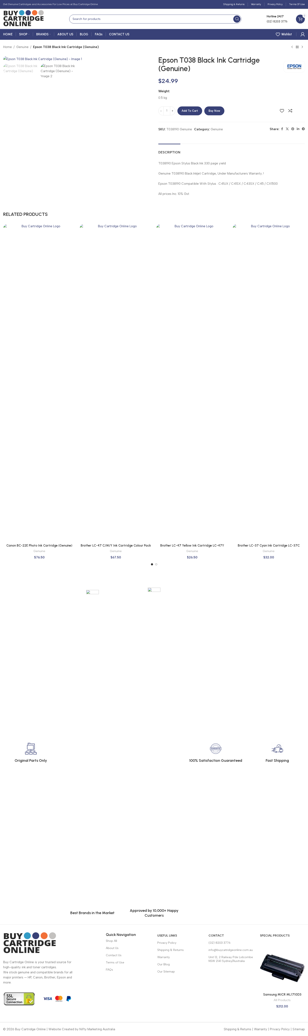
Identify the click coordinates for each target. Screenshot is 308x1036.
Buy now (214, 110)
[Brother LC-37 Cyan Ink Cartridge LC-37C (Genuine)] (269, 382)
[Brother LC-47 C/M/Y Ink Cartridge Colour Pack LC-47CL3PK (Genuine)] (116, 382)
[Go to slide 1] (152, 564)
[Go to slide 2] (156, 564)
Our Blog (163, 964)
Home (7, 47)
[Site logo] (23, 19)
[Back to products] (297, 47)
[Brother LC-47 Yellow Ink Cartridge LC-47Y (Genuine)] (192, 382)
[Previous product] (292, 47)
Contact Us (114, 955)
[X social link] (287, 129)
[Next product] (302, 47)
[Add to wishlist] (282, 111)
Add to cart (190, 110)
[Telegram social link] (303, 129)
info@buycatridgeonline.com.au (231, 950)
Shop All (111, 941)
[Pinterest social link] (293, 129)
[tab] (169, 150)
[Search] (236, 19)
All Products (282, 1000)
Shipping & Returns (170, 950)
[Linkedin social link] (298, 129)
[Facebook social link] (282, 129)
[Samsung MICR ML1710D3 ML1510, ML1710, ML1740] (282, 968)
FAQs (109, 969)
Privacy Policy (166, 943)
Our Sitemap (166, 971)
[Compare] (290, 111)
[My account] (302, 34)
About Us (112, 948)
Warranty (163, 957)
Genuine (22, 47)
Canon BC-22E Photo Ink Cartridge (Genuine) (39, 545)
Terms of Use (115, 962)
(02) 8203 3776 (220, 943)
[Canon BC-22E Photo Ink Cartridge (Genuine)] (39, 382)
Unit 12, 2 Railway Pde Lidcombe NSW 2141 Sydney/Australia (231, 959)
